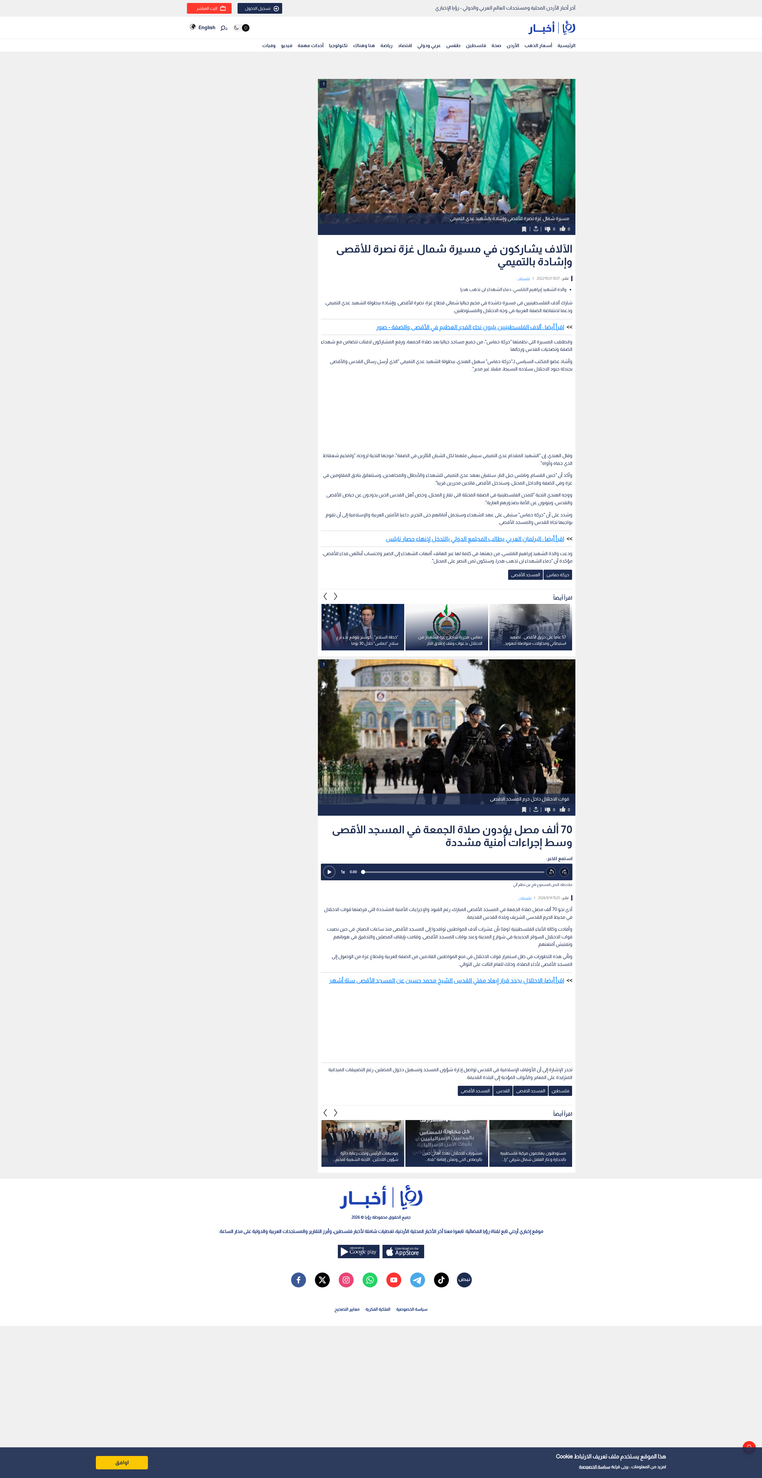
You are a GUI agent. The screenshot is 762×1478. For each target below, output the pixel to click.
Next (325, 596)
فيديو (286, 45)
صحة (496, 45)
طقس (453, 45)
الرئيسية (566, 45)
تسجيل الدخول (258, 8)
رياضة (386, 45)
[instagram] (346, 1280)
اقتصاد (405, 45)
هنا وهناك (364, 45)
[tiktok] (441, 1280)
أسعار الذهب (538, 45)
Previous (335, 596)
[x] (322, 1280)
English (207, 27)
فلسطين (476, 45)
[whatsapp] (370, 1280)
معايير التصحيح (347, 1309)
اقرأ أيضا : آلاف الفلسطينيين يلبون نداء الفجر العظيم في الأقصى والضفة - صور (470, 327)
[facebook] (298, 1280)
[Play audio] (329, 872)
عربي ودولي (429, 45)
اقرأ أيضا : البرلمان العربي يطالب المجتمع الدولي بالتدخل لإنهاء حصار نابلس (475, 538)
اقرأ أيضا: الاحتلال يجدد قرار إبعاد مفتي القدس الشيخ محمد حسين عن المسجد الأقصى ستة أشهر (446, 980)
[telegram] (417, 1280)
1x (343, 871)
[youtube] (393, 1280)
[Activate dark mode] (241, 27)
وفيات (269, 45)
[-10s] (551, 872)
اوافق (122, 1462)
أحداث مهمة (311, 45)
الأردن (513, 45)
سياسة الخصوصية (594, 1466)
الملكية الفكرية (378, 1309)
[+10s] (564, 872)
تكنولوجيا (338, 45)
